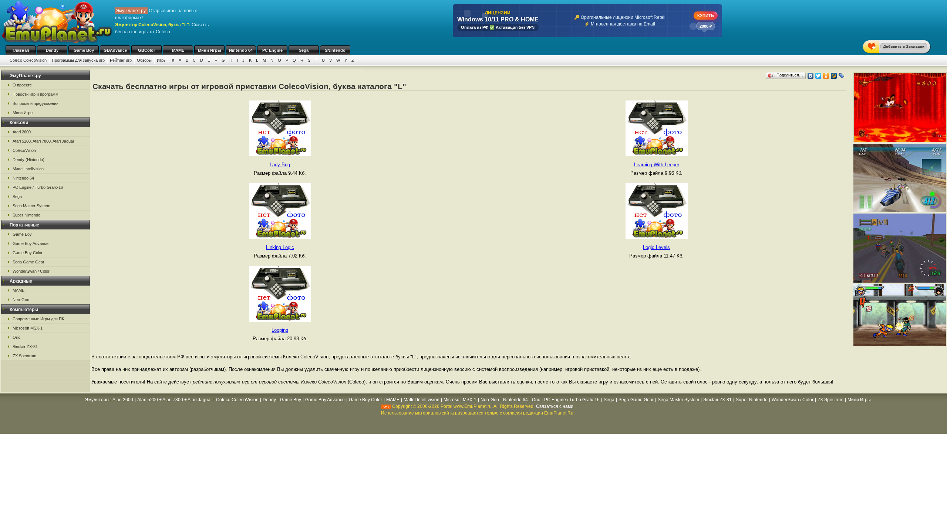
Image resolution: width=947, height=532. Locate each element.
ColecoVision (24, 150)
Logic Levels (656, 247)
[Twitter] (818, 76)
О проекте (22, 85)
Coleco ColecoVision (28, 60)
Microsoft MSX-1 (28, 328)
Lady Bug (280, 164)
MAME (178, 50)
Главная (21, 50)
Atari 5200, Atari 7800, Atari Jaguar (43, 141)
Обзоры (144, 60)
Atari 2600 (22, 132)
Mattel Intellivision (28, 169)
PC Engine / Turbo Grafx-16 (38, 187)
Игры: (162, 60)
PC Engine (272, 50)
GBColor (146, 50)
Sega (304, 50)
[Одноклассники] (826, 76)
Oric (16, 337)
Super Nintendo (26, 215)
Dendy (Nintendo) (28, 159)
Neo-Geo (21, 299)
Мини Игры (209, 50)
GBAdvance (115, 50)
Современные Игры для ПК (38, 319)
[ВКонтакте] (811, 76)
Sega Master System (31, 206)
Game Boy (84, 50)
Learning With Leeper (656, 164)
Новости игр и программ (35, 94)
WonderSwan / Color (31, 271)
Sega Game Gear (28, 262)
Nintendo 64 (241, 50)
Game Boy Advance (30, 243)
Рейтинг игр (121, 60)
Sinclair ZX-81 (25, 346)
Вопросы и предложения (35, 103)
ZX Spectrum (24, 356)
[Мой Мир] (834, 76)
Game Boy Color (28, 252)
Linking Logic (280, 247)
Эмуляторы (97, 399)
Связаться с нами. (555, 406)
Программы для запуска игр (78, 60)
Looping (280, 330)
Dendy (52, 50)
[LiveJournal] (842, 76)
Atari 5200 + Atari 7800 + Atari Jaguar (174, 399)
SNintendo (335, 50)
